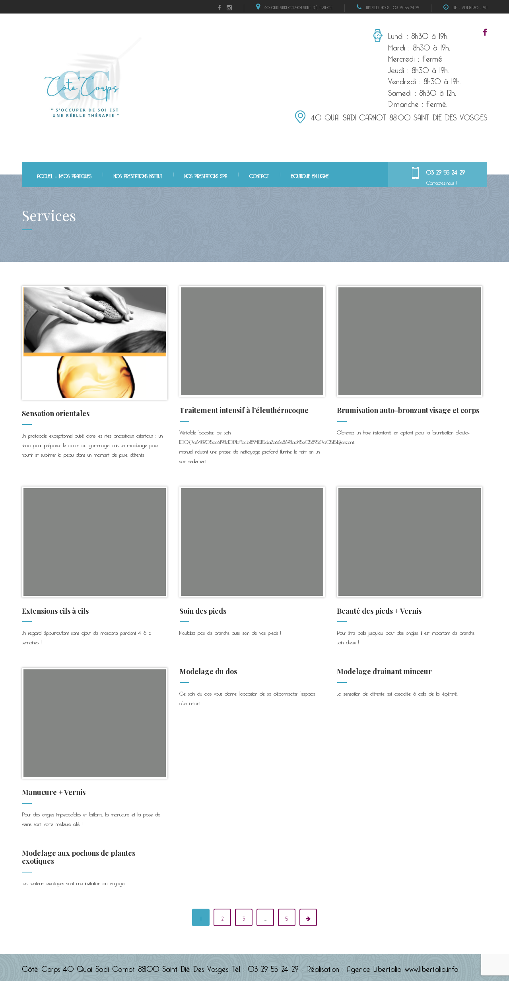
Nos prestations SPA (206, 175)
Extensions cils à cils (55, 611)
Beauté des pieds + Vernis (379, 611)
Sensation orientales (55, 413)
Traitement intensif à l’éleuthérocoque (244, 410)
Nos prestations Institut (138, 175)
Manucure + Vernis (53, 792)
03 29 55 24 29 (445, 171)
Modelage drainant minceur (384, 671)
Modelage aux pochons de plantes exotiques (78, 857)
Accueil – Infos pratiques (64, 175)
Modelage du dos (208, 671)
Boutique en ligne (310, 175)
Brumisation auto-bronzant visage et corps (408, 410)
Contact (259, 175)
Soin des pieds (202, 611)
